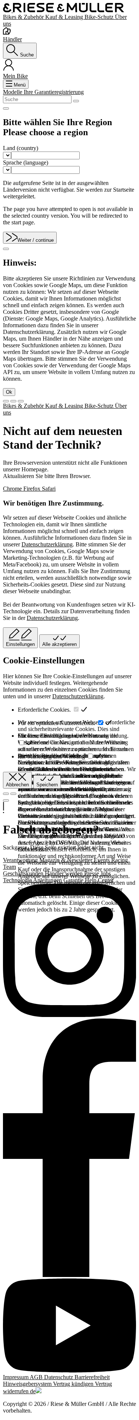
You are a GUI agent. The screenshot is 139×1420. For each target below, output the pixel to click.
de (33, 1391)
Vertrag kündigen (74, 1384)
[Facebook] (69, 1148)
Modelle (13, 92)
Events (102, 860)
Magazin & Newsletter (66, 860)
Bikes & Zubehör (24, 17)
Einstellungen (20, 644)
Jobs (105, 873)
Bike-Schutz (100, 17)
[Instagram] (69, 951)
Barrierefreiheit (92, 1377)
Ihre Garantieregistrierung (54, 92)
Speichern (47, 784)
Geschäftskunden (24, 873)
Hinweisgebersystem (28, 1384)
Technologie (18, 880)
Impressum (16, 1377)
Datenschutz (59, 1377)
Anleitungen (48, 880)
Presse (92, 873)
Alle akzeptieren (59, 644)
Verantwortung (21, 860)
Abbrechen (17, 784)
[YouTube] (69, 1326)
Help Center (99, 880)
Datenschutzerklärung (47, 544)
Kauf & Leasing (65, 17)
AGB (37, 1377)
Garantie (74, 880)
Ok (9, 392)
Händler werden (64, 873)
